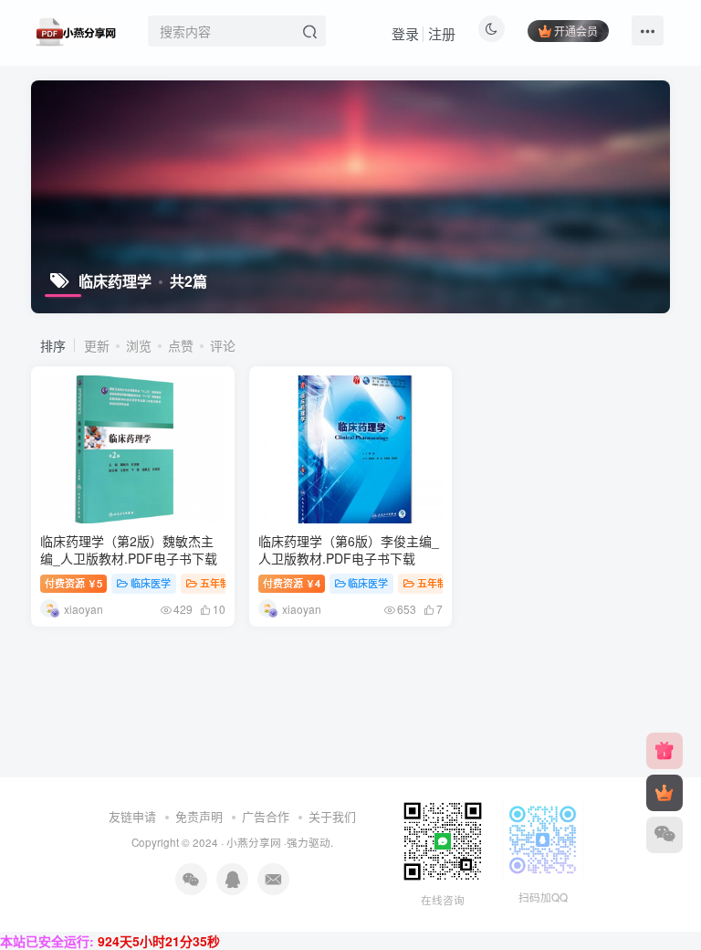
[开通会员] (664, 793)
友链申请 (132, 816)
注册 (441, 33)
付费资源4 (291, 582)
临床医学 (151, 582)
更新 (97, 345)
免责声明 (199, 816)
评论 (222, 345)
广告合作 (265, 816)
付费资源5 (73, 582)
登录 (405, 33)
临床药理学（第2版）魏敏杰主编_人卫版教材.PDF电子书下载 (128, 550)
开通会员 (576, 30)
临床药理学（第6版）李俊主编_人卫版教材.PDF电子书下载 (348, 550)
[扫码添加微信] (664, 835)
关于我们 (332, 816)
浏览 (139, 345)
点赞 (181, 345)
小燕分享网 (253, 842)
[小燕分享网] (664, 751)
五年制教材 (225, 582)
